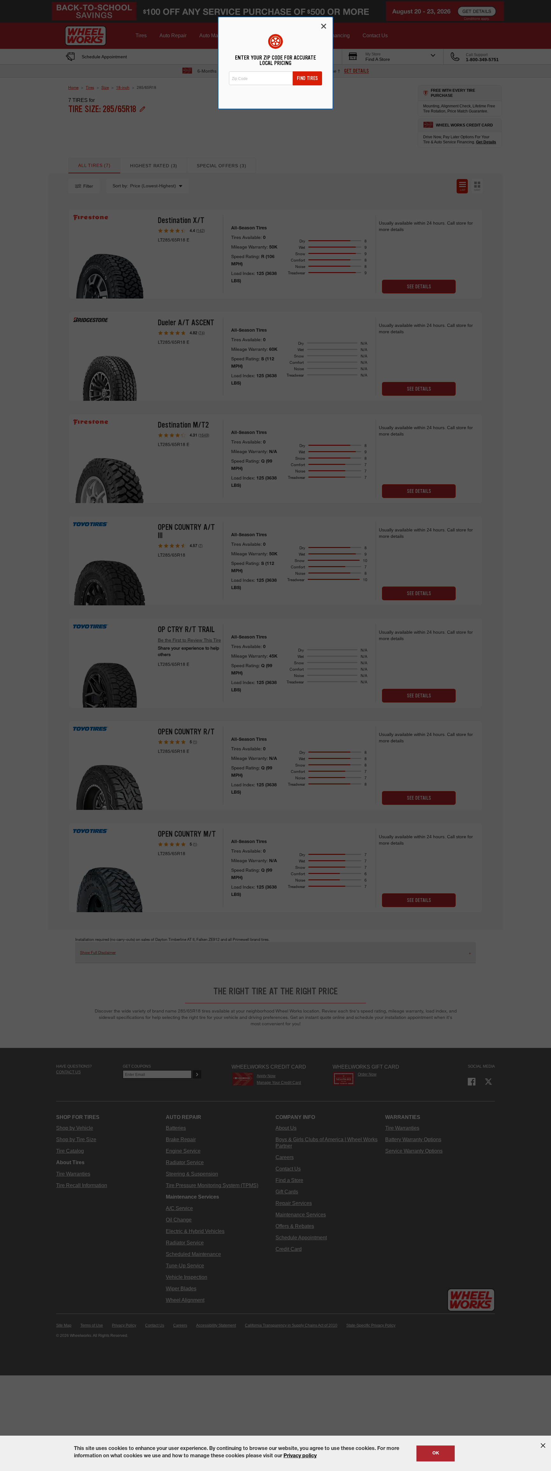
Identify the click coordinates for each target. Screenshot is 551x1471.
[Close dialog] (324, 26)
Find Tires (307, 78)
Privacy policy (300, 1456)
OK (435, 1453)
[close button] (543, 1445)
